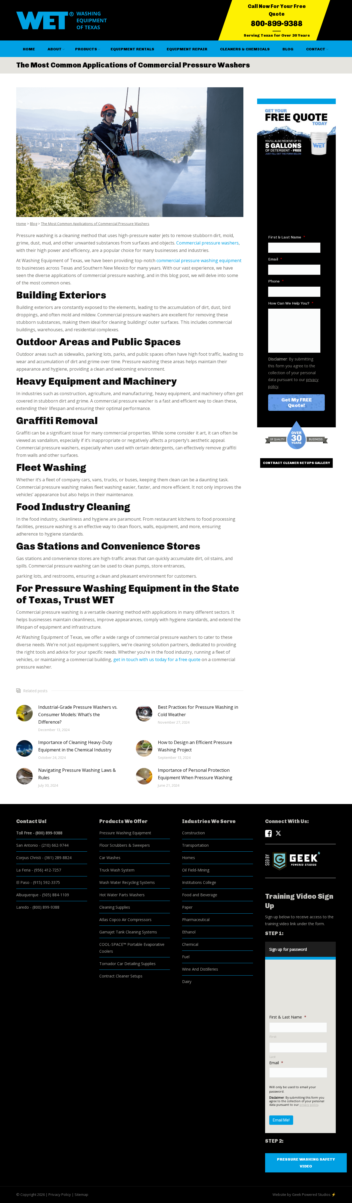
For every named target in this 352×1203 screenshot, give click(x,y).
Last (273, 1057)
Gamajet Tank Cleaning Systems (128, 932)
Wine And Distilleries (200, 969)
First (273, 1037)
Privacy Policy (59, 1194)
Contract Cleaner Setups (120, 976)
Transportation (195, 845)
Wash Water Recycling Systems (127, 882)
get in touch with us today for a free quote (156, 659)
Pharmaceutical (196, 919)
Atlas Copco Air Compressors (125, 919)
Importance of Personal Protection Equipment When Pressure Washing (195, 774)
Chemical (190, 944)
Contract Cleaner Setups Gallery (296, 463)
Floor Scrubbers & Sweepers (124, 845)
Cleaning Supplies (114, 907)
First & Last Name (286, 237)
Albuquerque (27, 894)
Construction (193, 832)
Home (21, 223)
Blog (33, 223)
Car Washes (109, 857)
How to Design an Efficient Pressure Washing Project (195, 746)
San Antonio (27, 845)
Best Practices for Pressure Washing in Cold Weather (198, 711)
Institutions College (199, 882)
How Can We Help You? (291, 303)
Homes (188, 857)
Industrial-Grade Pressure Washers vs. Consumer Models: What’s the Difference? (77, 714)
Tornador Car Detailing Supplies (127, 963)
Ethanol (189, 932)
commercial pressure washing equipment (198, 260)
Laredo (22, 907)
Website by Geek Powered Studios (302, 1194)
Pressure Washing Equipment (125, 832)
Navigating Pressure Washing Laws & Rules (77, 774)
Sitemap (81, 1194)
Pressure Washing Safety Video (306, 1163)
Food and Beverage (199, 894)
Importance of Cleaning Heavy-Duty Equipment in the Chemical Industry (75, 746)
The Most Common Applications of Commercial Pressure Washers (95, 223)
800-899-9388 (276, 23)
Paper (187, 907)
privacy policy (308, 1105)
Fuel (185, 956)
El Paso (22, 882)
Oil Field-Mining (195, 870)
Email (275, 259)
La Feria (23, 870)
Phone (276, 281)
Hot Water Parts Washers (122, 894)
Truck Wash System (116, 870)
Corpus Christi (28, 857)
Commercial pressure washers (207, 243)
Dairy (186, 981)
